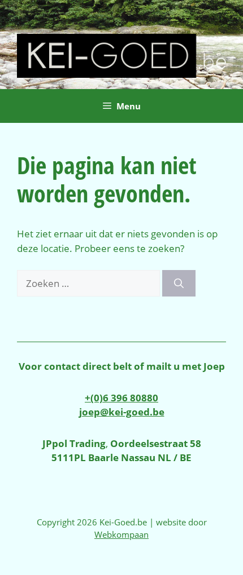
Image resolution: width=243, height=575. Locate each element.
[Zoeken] (179, 283)
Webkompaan (121, 534)
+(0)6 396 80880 (121, 397)
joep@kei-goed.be (121, 411)
